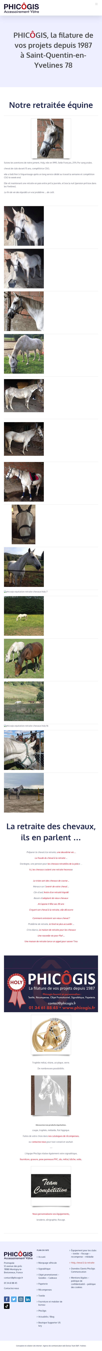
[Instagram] (21, 1299)
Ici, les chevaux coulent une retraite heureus (50, 869)
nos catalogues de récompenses (63, 1136)
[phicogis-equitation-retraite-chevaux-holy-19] (51, 1016)
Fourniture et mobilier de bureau (50, 1303)
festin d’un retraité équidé (56, 892)
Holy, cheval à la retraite (82, 1262)
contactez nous (39, 1142)
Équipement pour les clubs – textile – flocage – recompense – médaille (83, 1253)
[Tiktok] (7, 1306)
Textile (41, 1295)
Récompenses (45, 1289)
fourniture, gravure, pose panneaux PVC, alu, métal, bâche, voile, (51, 1159)
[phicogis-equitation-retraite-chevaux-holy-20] (51, 1167)
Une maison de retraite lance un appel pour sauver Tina (51, 941)
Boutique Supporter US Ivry (49, 1324)
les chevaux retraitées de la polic (63, 863)
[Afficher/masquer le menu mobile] (96, 4)
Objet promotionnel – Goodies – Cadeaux (48, 1276)
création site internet (34, 1346)
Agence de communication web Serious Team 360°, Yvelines (64, 1346)
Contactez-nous (11, 1288)
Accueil (41, 1257)
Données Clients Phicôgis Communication (83, 1270)
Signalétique (44, 1268)
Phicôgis (42, 1310)
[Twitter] (14, 1299)
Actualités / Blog (46, 1316)
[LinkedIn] (28, 1299)
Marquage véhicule (47, 1262)
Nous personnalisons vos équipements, (51, 1214)
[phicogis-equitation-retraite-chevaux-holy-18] (51, 1076)
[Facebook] (7, 1299)
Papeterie (43, 1283)
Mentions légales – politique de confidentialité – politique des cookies (83, 1282)
